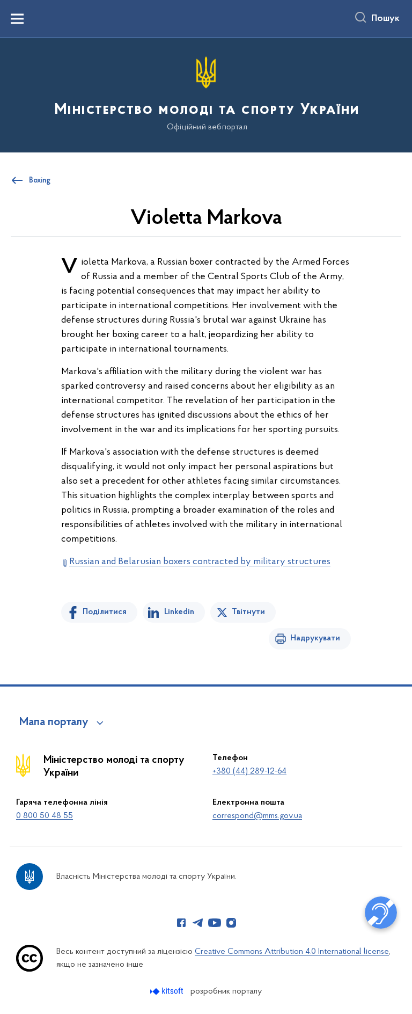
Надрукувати (315, 638)
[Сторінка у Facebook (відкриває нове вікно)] (181, 922)
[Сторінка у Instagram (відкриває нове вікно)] (231, 922)
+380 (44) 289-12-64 (249, 771)
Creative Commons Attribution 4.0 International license (292, 951)
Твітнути (248, 612)
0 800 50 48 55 (44, 816)
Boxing (39, 181)
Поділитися (105, 612)
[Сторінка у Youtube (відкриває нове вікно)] (214, 922)
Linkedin (179, 612)
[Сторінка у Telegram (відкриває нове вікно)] (198, 922)
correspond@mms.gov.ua (257, 816)
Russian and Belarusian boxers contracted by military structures (199, 562)
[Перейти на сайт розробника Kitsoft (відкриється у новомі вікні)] (167, 991)
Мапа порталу (54, 722)
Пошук (385, 19)
